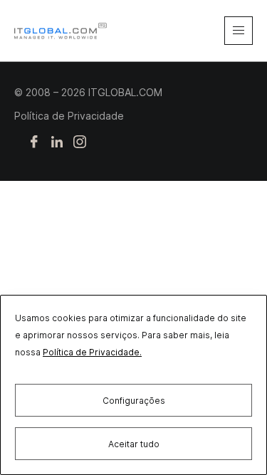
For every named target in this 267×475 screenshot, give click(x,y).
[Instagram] (79, 142)
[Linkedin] (57, 142)
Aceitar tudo (133, 444)
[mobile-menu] (238, 30)
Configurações (134, 400)
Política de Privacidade (69, 116)
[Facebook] (34, 142)
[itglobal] (60, 31)
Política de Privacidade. (92, 352)
